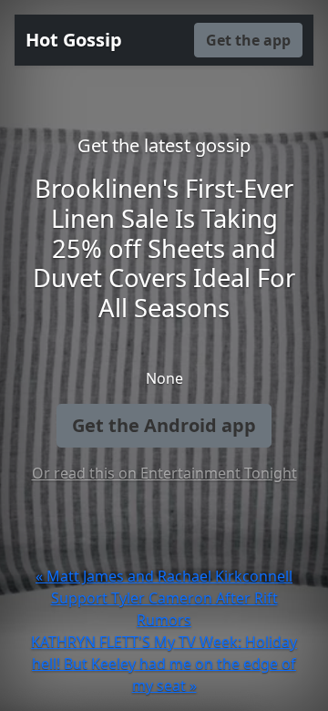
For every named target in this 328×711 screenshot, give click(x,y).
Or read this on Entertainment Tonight (164, 473)
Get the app (248, 40)
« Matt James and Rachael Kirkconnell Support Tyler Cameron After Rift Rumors (164, 598)
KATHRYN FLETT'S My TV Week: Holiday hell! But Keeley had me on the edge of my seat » (164, 664)
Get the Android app (164, 425)
